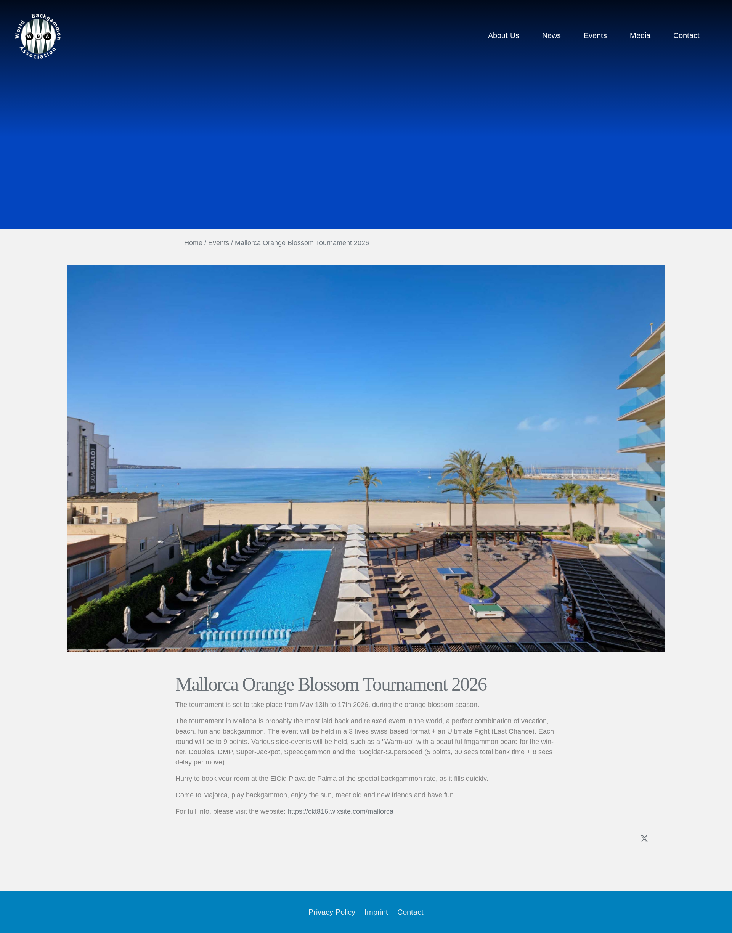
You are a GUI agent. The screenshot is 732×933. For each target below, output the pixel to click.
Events (595, 35)
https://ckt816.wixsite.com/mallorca (340, 811)
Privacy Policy (331, 912)
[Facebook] (627, 839)
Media (640, 35)
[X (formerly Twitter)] (644, 838)
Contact (686, 35)
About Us (503, 35)
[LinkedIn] (661, 839)
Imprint (376, 912)
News (551, 35)
